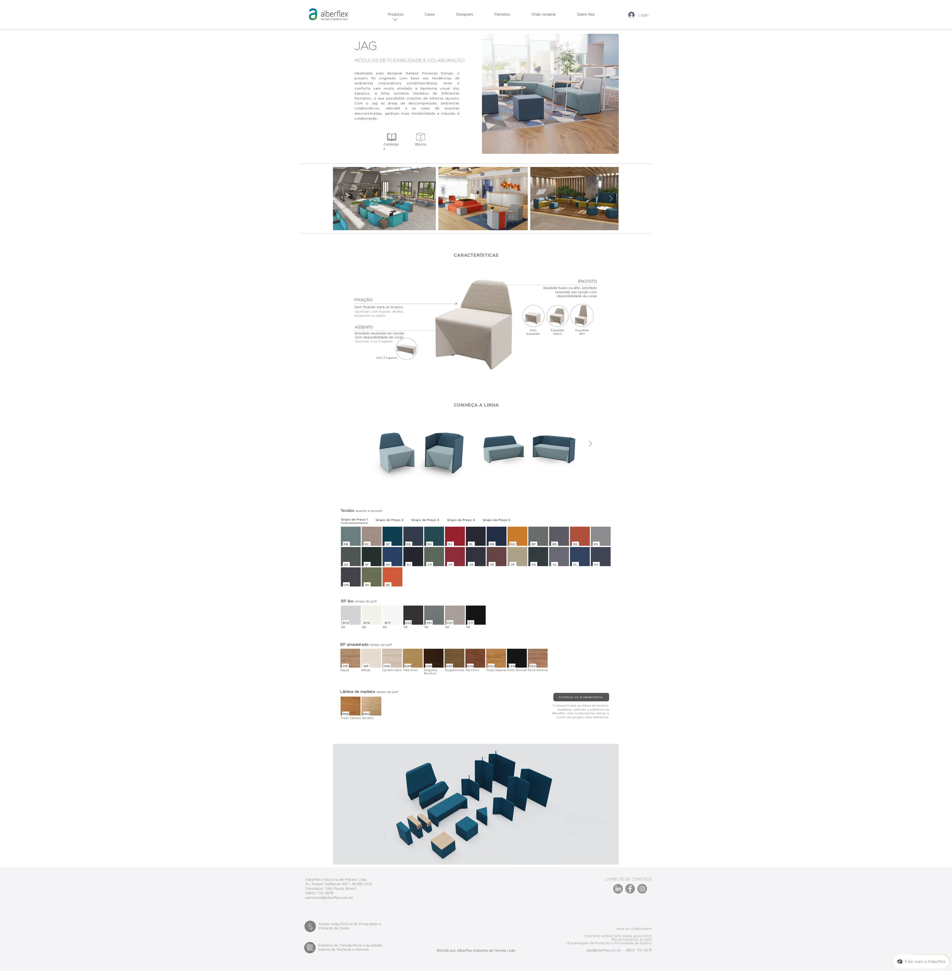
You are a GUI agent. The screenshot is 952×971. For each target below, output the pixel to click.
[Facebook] (630, 889)
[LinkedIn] (618, 889)
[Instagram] (642, 889)
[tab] (354, 519)
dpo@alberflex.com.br (604, 950)
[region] (395, 19)
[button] (494, 14)
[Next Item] (611, 198)
